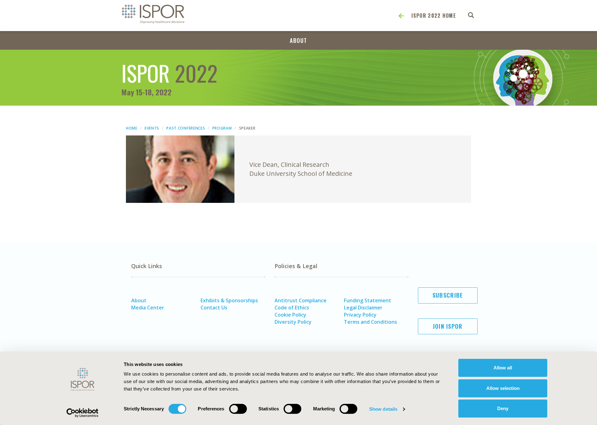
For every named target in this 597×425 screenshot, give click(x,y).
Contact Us (214, 307)
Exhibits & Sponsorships (229, 300)
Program (222, 128)
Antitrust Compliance (300, 300)
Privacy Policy (360, 314)
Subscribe (448, 295)
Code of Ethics (292, 307)
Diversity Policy (293, 321)
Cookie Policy (290, 314)
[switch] (238, 409)
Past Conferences (185, 128)
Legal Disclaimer (363, 307)
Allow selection (503, 388)
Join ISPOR (448, 326)
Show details (383, 409)
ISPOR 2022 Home (433, 15)
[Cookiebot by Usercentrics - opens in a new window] (82, 413)
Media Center (147, 307)
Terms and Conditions (370, 321)
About (298, 40)
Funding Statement (367, 300)
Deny (502, 408)
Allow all (502, 367)
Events (152, 128)
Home (131, 128)
